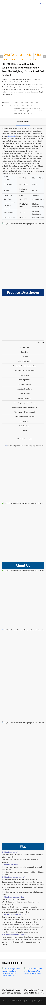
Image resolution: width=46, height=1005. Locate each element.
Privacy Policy (38, 1001)
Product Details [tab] (23, 122)
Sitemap (28, 1001)
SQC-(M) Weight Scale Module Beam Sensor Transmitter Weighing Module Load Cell (11, 991)
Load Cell (11, 136)
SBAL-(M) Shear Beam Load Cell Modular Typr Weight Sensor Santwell (34, 991)
